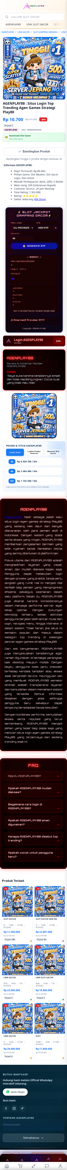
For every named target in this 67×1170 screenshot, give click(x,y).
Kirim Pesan (17, 1092)
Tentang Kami (11, 1125)
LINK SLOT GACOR (37, 24)
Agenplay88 (13, 517)
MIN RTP (15, 234)
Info (58, 341)
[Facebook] (6, 1109)
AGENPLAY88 (13, 24)
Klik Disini (40, 199)
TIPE (38, 223)
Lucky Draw (14, 453)
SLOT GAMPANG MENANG (45, 32)
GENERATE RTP (34, 246)
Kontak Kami (11, 1130)
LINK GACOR (23, 32)
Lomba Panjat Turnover (34, 453)
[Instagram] (14, 1109)
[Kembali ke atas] (60, 1146)
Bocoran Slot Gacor (53, 453)
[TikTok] (22, 1109)
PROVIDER (16, 223)
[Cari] (6, 17)
